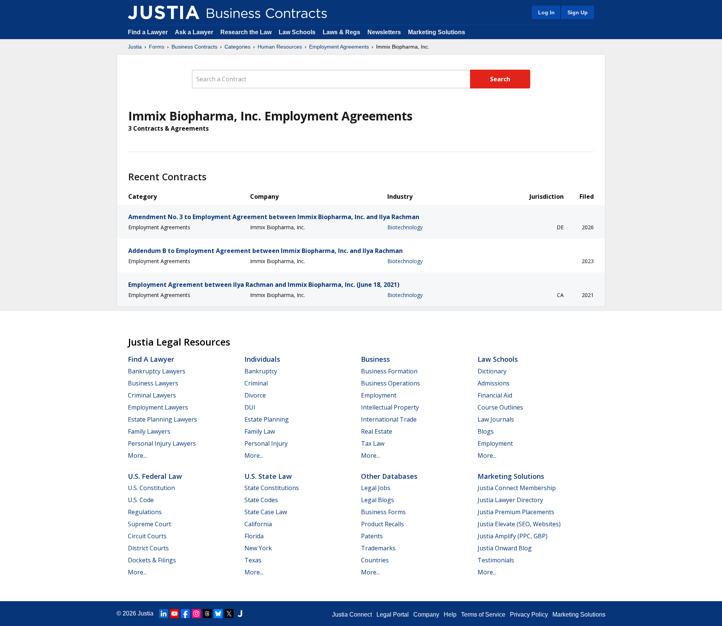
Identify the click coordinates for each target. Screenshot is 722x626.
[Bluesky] (218, 613)
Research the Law (246, 32)
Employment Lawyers (158, 407)
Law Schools (297, 32)
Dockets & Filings (152, 560)
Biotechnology (405, 227)
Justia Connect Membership (517, 488)
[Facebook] (185, 613)
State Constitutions (271, 488)
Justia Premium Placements (516, 512)
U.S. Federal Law (155, 476)
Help (450, 614)
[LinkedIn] (163, 613)
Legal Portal (392, 614)
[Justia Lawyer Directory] (239, 613)
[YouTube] (174, 613)
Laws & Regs (341, 32)
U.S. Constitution (151, 488)
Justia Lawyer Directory (510, 500)
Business (375, 359)
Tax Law (372, 443)
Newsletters (384, 32)
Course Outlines (500, 407)
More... (137, 455)
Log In (546, 12)
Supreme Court (149, 524)
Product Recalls (382, 524)
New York (258, 548)
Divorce (255, 395)
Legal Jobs (375, 488)
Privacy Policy (529, 614)
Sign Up (577, 12)
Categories (237, 47)
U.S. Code (141, 500)
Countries (375, 560)
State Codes (261, 500)
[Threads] (207, 613)
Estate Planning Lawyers (162, 419)
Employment (378, 395)
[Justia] (163, 12)
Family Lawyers (149, 431)
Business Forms (383, 512)
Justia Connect (352, 614)
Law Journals (496, 419)
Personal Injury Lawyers (162, 443)
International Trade (389, 419)
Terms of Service (483, 614)
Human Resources (280, 47)
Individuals (262, 359)
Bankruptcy (260, 371)
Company (426, 614)
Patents (372, 536)
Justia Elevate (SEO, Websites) (519, 524)
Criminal (256, 383)
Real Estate (376, 431)
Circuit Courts (147, 536)
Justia (135, 47)
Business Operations (390, 383)
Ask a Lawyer (195, 32)
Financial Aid (495, 395)
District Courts (148, 548)
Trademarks (378, 548)
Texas (252, 560)
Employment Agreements (339, 47)
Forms (156, 47)
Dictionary (492, 371)
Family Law (259, 431)
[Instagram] (196, 613)
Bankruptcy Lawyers (156, 371)
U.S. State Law (268, 476)
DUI (249, 407)
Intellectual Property (390, 407)
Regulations (145, 512)
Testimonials (496, 560)
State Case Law (265, 512)
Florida (254, 536)
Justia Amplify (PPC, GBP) (513, 536)
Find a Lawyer (148, 32)
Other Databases (389, 476)
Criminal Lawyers (152, 395)
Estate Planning (266, 419)
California (258, 524)
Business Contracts (194, 47)
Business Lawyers (153, 383)
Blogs (486, 431)
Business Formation (389, 371)
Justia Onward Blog (505, 548)
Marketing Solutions (436, 32)
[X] (229, 613)
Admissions (494, 383)
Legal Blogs (377, 500)
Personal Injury (266, 443)
